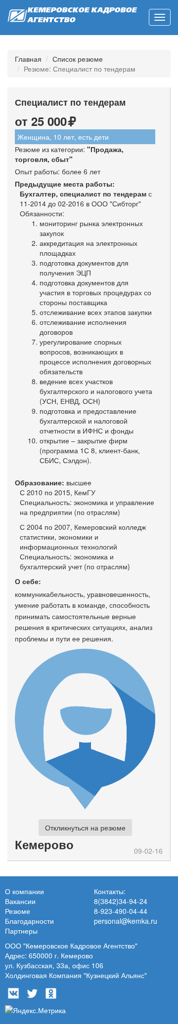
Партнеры (21, 931)
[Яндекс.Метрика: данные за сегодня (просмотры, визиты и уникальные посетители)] (35, 1010)
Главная (28, 59)
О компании (24, 891)
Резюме (17, 911)
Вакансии (20, 901)
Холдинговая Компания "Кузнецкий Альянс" (76, 975)
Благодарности (29, 921)
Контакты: (110, 891)
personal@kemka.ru (125, 921)
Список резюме (77, 59)
